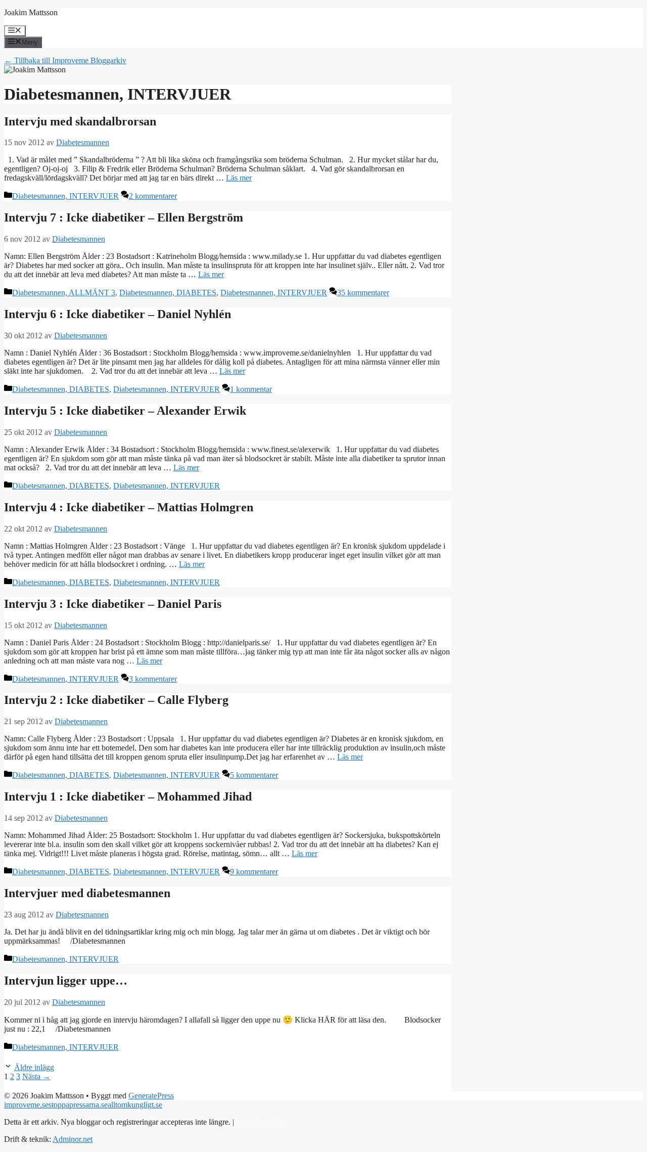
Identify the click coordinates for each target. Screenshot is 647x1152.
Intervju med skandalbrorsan (80, 121)
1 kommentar (251, 389)
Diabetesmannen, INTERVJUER (65, 196)
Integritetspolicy (261, 1122)
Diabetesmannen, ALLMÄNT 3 (63, 292)
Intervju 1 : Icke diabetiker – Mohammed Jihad (128, 796)
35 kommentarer (363, 292)
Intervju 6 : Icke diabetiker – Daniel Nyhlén (117, 314)
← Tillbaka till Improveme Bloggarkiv (65, 60)
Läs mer (239, 177)
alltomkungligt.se (135, 1104)
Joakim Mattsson (31, 12)
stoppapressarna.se (78, 1104)
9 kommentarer (254, 871)
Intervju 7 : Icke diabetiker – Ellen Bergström (123, 217)
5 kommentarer (254, 775)
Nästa (36, 1076)
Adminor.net (73, 1139)
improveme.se (26, 1104)
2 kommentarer (153, 196)
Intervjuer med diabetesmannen (87, 893)
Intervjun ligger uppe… (65, 980)
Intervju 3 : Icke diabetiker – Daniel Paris (112, 603)
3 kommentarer (153, 679)
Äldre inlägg (34, 1067)
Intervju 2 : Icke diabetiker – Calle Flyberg (116, 699)
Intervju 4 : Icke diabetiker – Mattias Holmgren (128, 507)
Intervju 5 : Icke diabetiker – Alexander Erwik (125, 410)
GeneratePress (151, 1095)
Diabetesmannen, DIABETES (167, 292)
